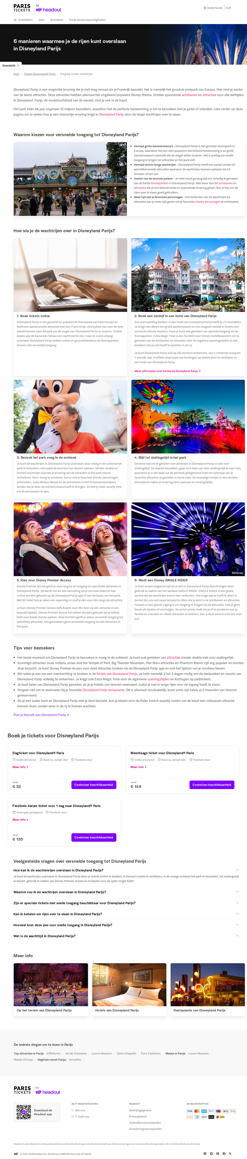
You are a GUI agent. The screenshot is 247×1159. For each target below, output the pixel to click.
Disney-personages (207, 201)
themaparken (159, 183)
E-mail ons (82, 1116)
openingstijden (158, 679)
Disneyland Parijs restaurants (104, 689)
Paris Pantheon (151, 1053)
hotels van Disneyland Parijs (117, 673)
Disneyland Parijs (111, 114)
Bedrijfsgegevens (140, 1110)
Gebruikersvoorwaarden (145, 1122)
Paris (16, 73)
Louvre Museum (101, 1053)
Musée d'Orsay (23, 1059)
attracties (209, 94)
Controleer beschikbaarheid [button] (93, 785)
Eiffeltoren (53, 1053)
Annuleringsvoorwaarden (145, 1129)
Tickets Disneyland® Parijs (40, 73)
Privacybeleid (137, 1116)
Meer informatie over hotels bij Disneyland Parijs (166, 371)
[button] (127, 870)
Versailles (75, 1059)
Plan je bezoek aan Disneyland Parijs (40, 714)
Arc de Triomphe (75, 1053)
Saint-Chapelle (126, 1053)
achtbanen (189, 94)
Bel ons (80, 1110)
